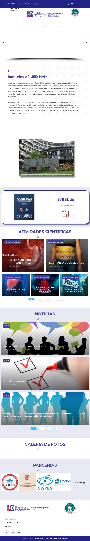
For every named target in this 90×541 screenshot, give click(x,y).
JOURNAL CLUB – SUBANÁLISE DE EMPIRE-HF (45, 289)
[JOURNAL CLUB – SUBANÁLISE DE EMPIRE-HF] (45, 285)
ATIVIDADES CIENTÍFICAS (12, 242)
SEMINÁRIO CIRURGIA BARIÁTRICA (23, 261)
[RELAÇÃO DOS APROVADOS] (45, 373)
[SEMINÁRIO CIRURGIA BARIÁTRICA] (23, 255)
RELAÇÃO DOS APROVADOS (15, 381)
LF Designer (63, 538)
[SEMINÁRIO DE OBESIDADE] (67, 255)
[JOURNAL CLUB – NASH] (16, 285)
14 (60, 299)
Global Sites (53, 538)
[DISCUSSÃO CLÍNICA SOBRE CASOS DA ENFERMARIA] (45, 338)
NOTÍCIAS (6, 325)
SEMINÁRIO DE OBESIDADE (66, 262)
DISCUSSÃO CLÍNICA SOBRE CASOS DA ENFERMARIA (25, 347)
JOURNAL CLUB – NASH (16, 290)
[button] (45, 26)
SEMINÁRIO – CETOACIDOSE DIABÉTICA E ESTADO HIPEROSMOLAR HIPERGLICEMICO (74, 286)
